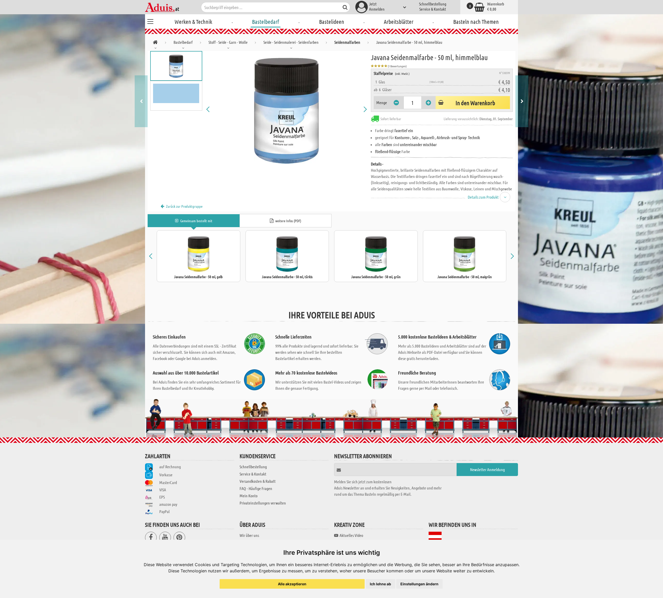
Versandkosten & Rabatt (258, 481)
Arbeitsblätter (398, 21)
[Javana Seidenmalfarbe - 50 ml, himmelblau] (287, 109)
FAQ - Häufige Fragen (256, 488)
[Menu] (150, 21)
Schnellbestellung (432, 3)
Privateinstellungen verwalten (263, 502)
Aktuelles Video (351, 535)
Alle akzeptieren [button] (292, 584)
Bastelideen (331, 21)
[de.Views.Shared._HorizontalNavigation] (155, 43)
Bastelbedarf (265, 21)
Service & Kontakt (432, 8)
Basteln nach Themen (476, 21)
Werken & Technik (193, 21)
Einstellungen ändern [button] (419, 584)
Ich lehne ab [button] (380, 584)
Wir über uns (249, 535)
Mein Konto (248, 495)
